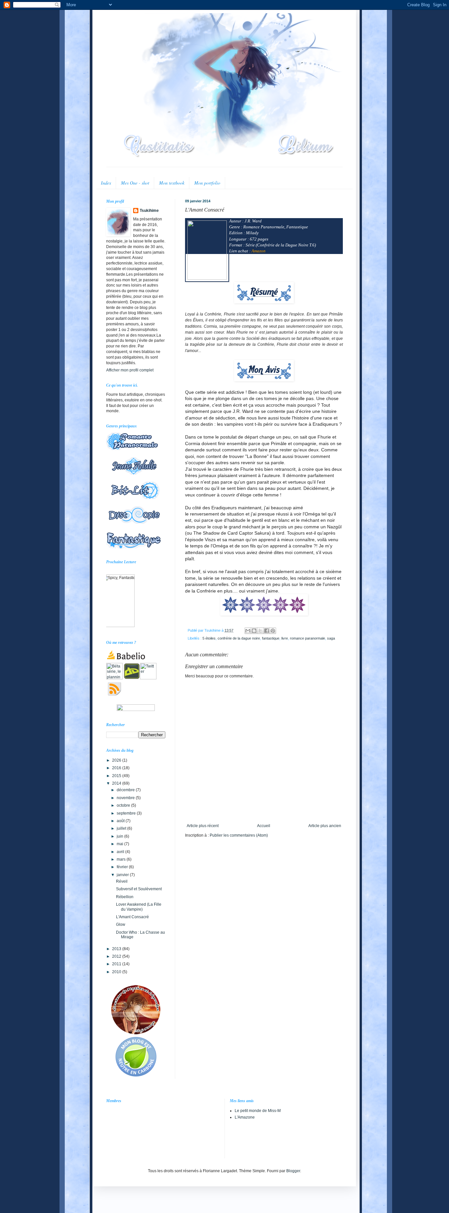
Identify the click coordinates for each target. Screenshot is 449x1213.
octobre (124, 805)
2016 (117, 768)
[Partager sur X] (260, 630)
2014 (117, 783)
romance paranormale (307, 638)
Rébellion (124, 897)
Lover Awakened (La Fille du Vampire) (138, 906)
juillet (122, 828)
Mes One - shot (135, 183)
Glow (120, 924)
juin (120, 836)
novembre (126, 798)
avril (121, 851)
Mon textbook (171, 183)
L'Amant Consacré (132, 917)
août (121, 821)
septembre (127, 813)
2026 (117, 760)
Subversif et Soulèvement (139, 889)
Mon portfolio (207, 183)
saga (331, 638)
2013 (117, 949)
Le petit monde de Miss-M (258, 1110)
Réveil (122, 881)
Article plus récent (203, 825)
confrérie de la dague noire (239, 638)
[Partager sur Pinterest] (273, 630)
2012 (117, 956)
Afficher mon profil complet (130, 370)
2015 (117, 775)
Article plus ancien (324, 825)
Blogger (293, 1171)
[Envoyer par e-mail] (248, 630)
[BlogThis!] (254, 630)
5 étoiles (209, 638)
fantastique (270, 638)
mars (122, 859)
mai (120, 844)
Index (106, 183)
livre (284, 638)
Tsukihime (149, 210)
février (123, 867)
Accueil (263, 825)
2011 (117, 964)
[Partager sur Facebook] (266, 630)
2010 (117, 972)
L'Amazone (245, 1117)
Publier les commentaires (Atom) (239, 835)
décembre (126, 790)
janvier (123, 874)
